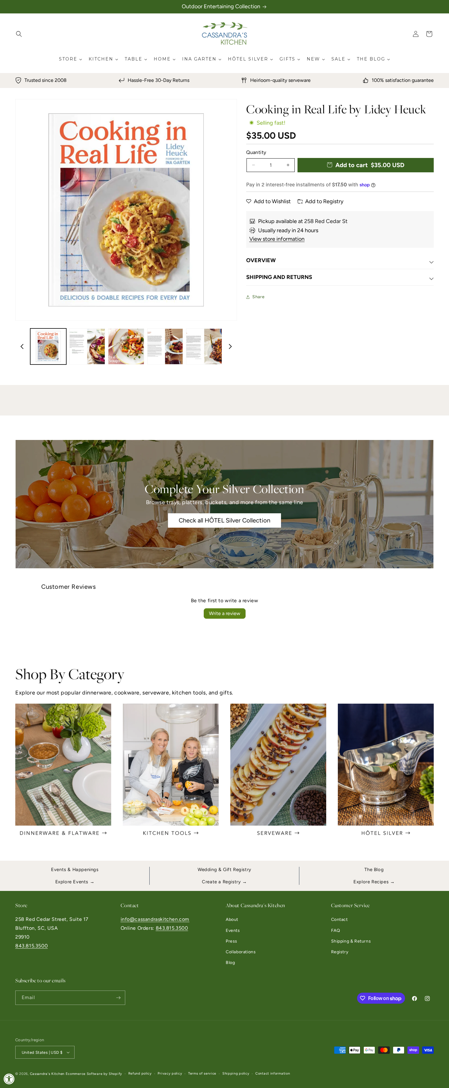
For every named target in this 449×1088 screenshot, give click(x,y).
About (232, 919)
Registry (340, 951)
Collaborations (241, 951)
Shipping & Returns (351, 941)
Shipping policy (236, 1073)
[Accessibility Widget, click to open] (9, 1079)
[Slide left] (22, 346)
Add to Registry (324, 201)
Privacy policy (170, 1073)
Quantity (256, 152)
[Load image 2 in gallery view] (87, 346)
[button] (19, 34)
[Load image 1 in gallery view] (48, 346)
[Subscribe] (118, 998)
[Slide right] (230, 346)
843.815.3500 (31, 946)
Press (231, 941)
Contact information (272, 1073)
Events (233, 930)
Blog (230, 962)
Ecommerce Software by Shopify (94, 1074)
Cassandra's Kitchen (47, 1074)
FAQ (335, 930)
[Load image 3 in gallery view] (126, 346)
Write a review (224, 613)
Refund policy (140, 1073)
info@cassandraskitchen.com (155, 919)
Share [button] (258, 297)
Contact (339, 919)
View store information (277, 239)
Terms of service (202, 1073)
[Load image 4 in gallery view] (165, 346)
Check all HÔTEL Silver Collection (224, 520)
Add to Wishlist (272, 201)
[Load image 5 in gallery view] (204, 346)
